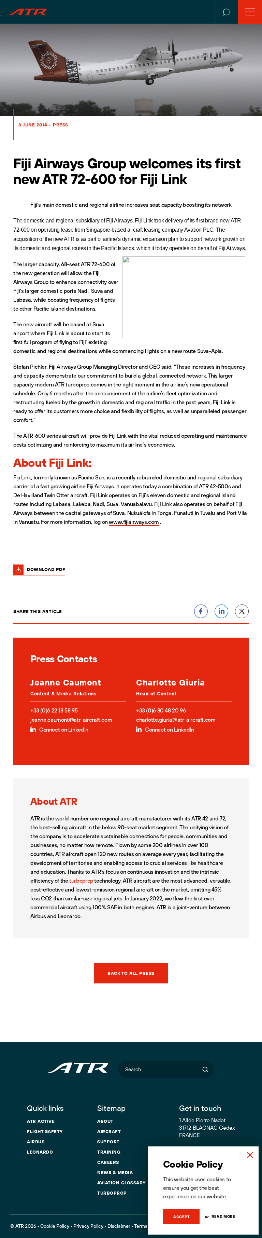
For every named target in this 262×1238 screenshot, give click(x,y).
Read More (223, 1216)
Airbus (35, 1141)
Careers (108, 1162)
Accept (181, 1216)
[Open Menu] (250, 12)
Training (108, 1152)
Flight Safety (45, 1131)
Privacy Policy (88, 1226)
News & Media (115, 1172)
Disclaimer (118, 1226)
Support (108, 1141)
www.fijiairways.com (134, 521)
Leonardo (40, 1152)
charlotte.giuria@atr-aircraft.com (175, 719)
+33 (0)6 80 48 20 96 (161, 710)
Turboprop (112, 1193)
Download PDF (46, 569)
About (105, 1121)
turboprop (81, 880)
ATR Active (41, 1121)
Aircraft (109, 1131)
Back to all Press (131, 973)
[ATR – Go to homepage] (28, 12)
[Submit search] (205, 1069)
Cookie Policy (54, 1226)
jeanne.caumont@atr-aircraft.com (71, 719)
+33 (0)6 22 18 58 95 (53, 710)
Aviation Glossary (121, 1182)
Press (60, 124)
